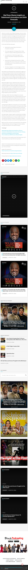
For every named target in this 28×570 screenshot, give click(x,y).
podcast (9, 22)
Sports (4, 318)
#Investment (4, 132)
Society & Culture (7, 427)
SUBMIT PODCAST (10, 560)
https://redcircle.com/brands (16, 153)
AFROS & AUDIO (18, 560)
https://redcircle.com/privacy (15, 156)
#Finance (20, 130)
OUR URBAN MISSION (10, 561)
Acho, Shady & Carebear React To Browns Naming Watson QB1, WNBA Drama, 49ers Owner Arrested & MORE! (14, 323)
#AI (2, 133)
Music (4, 512)
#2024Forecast (12, 134)
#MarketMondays (5, 130)
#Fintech (19, 132)
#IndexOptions (10, 133)
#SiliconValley (16, 133)
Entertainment (5, 304)
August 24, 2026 (10, 348)
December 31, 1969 (16, 22)
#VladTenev (16, 130)
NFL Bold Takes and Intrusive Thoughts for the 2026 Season (13, 360)
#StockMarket (10, 132)
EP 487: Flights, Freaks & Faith (13, 346)
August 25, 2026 (12, 325)
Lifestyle (4, 412)
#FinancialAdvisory (5, 134)
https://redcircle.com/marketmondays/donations (12, 150)
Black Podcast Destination (9, 558)
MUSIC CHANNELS (21, 558)
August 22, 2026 (12, 257)
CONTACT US (19, 561)
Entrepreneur (14, 12)
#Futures (5, 133)
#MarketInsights (19, 134)
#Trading (23, 132)
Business (4, 176)
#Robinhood (11, 130)
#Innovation (15, 132)
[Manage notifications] (22, 564)
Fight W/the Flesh (10, 353)
